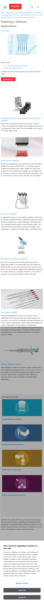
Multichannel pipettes (10, 160)
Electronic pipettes (9, 214)
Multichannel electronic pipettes (14, 259)
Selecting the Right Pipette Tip (13, 68)
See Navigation (5, 31)
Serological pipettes (9, 312)
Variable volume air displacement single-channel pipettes (21, 119)
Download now (8, 79)
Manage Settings (22, 583)
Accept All (22, 597)
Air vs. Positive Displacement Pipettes (15, 66)
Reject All (22, 590)
